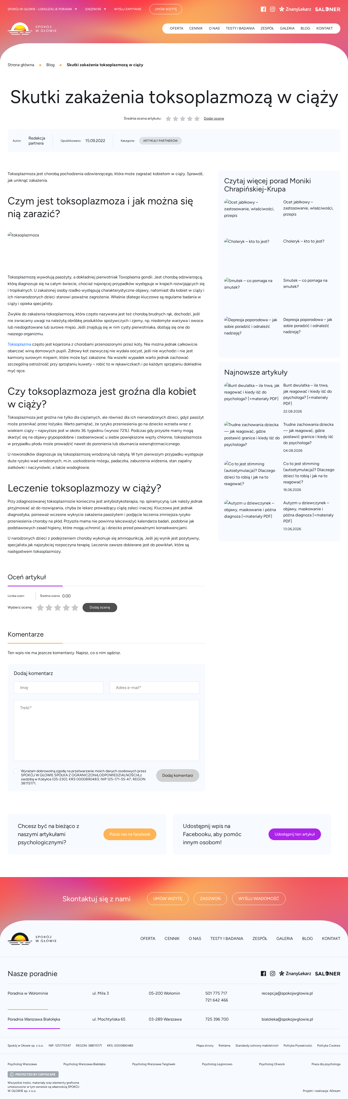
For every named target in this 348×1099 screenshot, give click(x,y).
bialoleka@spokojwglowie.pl (287, 1019)
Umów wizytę (166, 9)
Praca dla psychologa (326, 1064)
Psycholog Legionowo (217, 1064)
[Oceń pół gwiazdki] (47, 607)
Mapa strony (204, 1045)
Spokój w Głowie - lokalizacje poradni (40, 9)
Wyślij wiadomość (258, 898)
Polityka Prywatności (298, 1045)
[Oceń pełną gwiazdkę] (40, 607)
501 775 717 (216, 993)
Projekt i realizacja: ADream (321, 1091)
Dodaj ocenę (214, 119)
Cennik (196, 28)
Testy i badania (240, 28)
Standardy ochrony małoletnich (256, 1045)
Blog (50, 64)
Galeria (287, 28)
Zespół (267, 28)
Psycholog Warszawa (22, 1064)
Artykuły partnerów (160, 141)
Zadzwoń (93, 9)
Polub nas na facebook (130, 834)
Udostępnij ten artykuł (295, 834)
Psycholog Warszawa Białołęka (84, 1064)
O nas (214, 28)
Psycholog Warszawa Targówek (153, 1064)
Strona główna (21, 64)
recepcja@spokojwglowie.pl (287, 993)
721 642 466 (216, 1000)
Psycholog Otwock (272, 1064)
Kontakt (324, 28)
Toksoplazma (19, 344)
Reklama (224, 1045)
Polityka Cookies (328, 1045)
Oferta (176, 28)
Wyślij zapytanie (127, 9)
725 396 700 (217, 1019)
